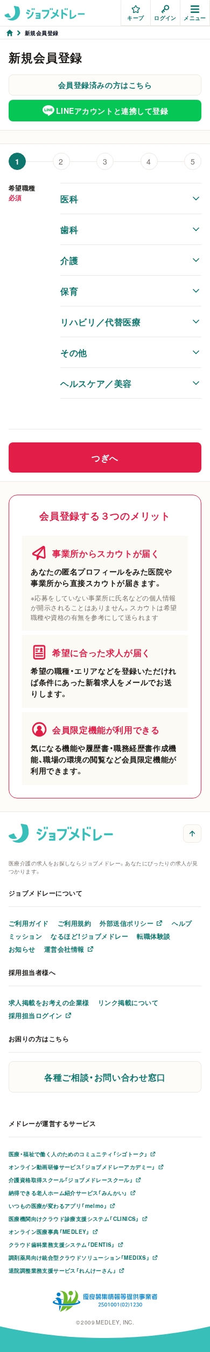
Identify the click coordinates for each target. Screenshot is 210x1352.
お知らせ (22, 949)
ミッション (25, 936)
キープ (135, 17)
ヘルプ (182, 923)
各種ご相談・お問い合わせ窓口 (105, 1076)
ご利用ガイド (29, 923)
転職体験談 (153, 936)
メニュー (195, 17)
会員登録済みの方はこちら (105, 84)
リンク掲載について (128, 1002)
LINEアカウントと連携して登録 (112, 110)
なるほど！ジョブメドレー (89, 936)
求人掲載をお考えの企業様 (49, 1002)
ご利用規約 (74, 923)
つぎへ (105, 457)
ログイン (165, 17)
